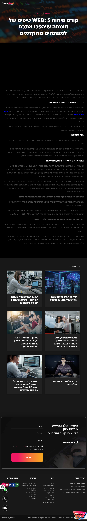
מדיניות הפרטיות (48, 502)
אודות (52, 483)
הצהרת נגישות (49, 497)
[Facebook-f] (13, 485)
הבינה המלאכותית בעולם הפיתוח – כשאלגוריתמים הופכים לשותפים (24, 300)
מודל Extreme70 (48, 486)
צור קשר (51, 495)
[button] (2, 487)
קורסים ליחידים (49, 488)
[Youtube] (7, 485)
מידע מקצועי (50, 493)
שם (40, 426)
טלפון (40, 440)
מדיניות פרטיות (20, 446)
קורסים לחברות (49, 490)
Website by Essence (9, 518)
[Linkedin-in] (10, 485)
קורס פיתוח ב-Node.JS (31, 493)
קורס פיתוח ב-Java (29, 483)
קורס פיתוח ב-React (29, 486)
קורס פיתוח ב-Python (31, 489)
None (39, 13)
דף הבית (48, 13)
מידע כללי (50, 500)
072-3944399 (68, 442)
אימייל (39, 433)
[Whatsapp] (16, 485)
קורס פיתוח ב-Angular (31, 497)
